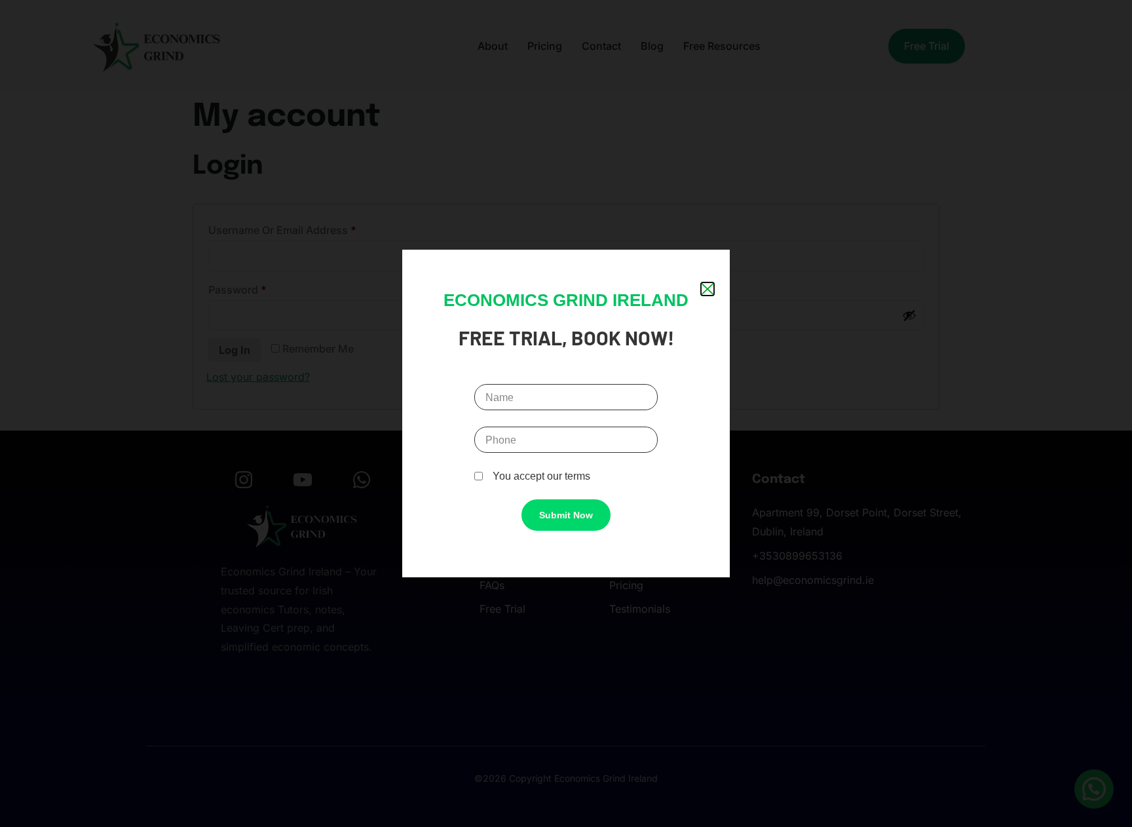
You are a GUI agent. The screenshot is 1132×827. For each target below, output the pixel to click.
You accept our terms (541, 476)
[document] (566, 413)
